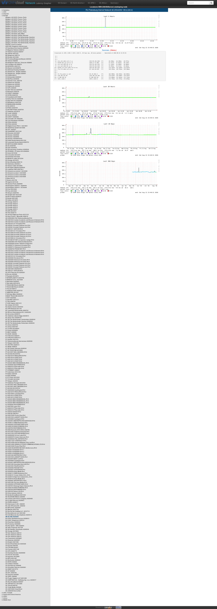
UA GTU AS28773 (11, 551)
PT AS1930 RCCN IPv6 (12, 354)
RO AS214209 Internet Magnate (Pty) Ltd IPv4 (20, 442)
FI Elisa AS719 (10, 178)
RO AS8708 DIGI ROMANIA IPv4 (15, 489)
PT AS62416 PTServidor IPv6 (14, 366)
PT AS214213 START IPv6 (13, 359)
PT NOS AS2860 (10, 375)
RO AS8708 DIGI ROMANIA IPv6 (15, 428)
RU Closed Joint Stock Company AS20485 (19, 499)
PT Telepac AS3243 (11, 381)
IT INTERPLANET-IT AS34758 (14, 278)
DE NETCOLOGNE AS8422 (14, 144)
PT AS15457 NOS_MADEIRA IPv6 (16, 352)
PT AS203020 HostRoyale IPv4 (15, 390)
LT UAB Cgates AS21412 (13, 303)
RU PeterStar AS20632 (12, 522)
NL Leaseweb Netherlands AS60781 (17, 310)
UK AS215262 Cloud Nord (13, 589)
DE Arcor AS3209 (11, 115)
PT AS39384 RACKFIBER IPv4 (15, 404)
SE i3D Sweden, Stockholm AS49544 (17, 529)
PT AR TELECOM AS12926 (14, 350)
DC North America (76, 3)
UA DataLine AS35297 (12, 540)
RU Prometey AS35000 (12, 524)
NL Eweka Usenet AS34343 (14, 307)
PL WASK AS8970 (11, 347)
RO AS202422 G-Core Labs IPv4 (15, 435)
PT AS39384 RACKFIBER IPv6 (15, 365)
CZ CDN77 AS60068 (11, 93)
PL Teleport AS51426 (12, 343)
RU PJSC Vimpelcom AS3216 (14, 520)
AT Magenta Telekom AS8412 (14, 50)
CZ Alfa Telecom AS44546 (13, 90)
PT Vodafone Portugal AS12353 (15, 383)
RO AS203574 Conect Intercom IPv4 (17, 437)
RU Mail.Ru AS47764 (12, 509)
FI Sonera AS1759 (11, 180)
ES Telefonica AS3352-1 (13, 164)
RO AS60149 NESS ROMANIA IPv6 (16, 426)
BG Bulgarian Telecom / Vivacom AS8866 (18, 63)
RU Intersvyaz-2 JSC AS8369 (15, 504)
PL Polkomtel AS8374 (12, 336)
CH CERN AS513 (10, 75)
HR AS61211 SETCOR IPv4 (14, 271)
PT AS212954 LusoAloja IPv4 (14, 394)
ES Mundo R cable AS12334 (14, 158)
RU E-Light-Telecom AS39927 (14, 500)
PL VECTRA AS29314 (12, 345)
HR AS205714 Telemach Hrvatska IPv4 (18, 245)
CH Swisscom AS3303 (12, 82)
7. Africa (4, 598)
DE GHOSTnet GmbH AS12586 (15, 128)
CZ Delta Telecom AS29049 (14, 99)
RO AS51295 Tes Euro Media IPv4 (16, 482)
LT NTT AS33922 (10, 298)
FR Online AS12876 (11, 200)
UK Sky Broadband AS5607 (14, 582)
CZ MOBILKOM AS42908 (13, 104)
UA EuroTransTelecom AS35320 (15, 544)
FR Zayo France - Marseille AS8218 (16, 216)
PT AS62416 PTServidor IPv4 (14, 408)
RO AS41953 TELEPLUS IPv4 (14, 466)
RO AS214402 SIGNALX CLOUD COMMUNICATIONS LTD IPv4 (25, 444)
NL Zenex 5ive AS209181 (13, 318)
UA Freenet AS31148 (12, 549)
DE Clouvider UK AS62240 (13, 119)
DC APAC (91, 3)
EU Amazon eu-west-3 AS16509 (15, 176)
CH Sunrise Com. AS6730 (13, 81)
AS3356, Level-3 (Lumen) (13, 44)
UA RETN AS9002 (11, 562)
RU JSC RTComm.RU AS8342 (15, 506)
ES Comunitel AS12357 (12, 155)
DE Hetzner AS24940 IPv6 (13, 138)
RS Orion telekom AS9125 (13, 493)
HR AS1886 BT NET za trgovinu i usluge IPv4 (19, 240)
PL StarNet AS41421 (12, 339)
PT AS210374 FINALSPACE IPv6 (15, 356)
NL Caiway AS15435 (12, 305)
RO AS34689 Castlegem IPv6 (14, 419)
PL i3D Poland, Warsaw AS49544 (15, 348)
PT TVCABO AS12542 (12, 379)
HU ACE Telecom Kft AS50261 (15, 272)
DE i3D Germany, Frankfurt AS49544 (17, 149)
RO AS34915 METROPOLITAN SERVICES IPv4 (20, 462)
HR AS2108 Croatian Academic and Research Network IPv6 (24, 220)
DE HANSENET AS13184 (13, 131)
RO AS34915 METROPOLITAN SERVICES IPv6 (20, 421)
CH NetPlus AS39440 (12, 79)
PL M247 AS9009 (10, 332)
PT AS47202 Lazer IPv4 (12, 406)
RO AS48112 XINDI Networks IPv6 (16, 423)
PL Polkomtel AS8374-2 (13, 337)
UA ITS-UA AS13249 (12, 555)
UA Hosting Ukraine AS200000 (15, 553)
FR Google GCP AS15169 (13, 195)
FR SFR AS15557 (11, 211)
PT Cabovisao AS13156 (13, 372)
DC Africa (102, 3)
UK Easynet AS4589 (12, 574)
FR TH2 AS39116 (10, 213)
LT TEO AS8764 (10, 301)
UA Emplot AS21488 (12, 542)
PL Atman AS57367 (11, 327)
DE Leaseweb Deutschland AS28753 (17, 142)
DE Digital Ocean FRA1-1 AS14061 (16, 126)
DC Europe (62, 3)
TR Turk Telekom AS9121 (13, 533)
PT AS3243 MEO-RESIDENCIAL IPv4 (17, 399)
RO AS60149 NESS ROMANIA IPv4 (16, 488)
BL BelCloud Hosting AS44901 (15, 70)
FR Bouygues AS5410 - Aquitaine (16, 186)
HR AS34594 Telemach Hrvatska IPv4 (17, 260)
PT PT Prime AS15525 (12, 377)
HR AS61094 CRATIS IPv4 (13, 269)
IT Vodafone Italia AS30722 (13, 290)
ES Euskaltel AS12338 (12, 157)
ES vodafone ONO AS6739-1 (14, 169)
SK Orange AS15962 (12, 531)
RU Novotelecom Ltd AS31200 (15, 513)
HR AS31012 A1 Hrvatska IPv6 (15, 224)
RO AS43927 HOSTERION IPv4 (15, 470)
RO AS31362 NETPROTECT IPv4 (15, 455)
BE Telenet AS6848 (11, 61)
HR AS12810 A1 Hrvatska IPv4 (15, 231)
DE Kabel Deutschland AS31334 (15, 140)
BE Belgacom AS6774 (12, 55)
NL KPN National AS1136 (13, 309)
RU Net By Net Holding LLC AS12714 (17, 511)
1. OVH (4, 12)
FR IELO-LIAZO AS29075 (13, 196)
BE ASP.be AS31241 (12, 53)
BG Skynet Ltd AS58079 (13, 68)
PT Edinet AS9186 (11, 374)
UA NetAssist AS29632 (12, 560)
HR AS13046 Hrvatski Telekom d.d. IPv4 (18, 233)
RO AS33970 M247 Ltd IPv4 (14, 459)
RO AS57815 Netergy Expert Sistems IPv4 (19, 486)
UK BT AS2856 (10, 571)
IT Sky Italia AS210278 (12, 283)
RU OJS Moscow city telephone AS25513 (18, 515)
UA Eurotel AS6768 (11, 546)
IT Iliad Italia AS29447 (12, 281)
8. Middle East (6, 600)
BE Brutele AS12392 (12, 57)
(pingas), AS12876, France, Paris (15, 17)
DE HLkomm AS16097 (12, 133)
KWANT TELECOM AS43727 (14, 296)
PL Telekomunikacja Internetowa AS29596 (18, 341)
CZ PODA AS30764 (11, 108)
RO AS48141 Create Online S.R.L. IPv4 (17, 475)
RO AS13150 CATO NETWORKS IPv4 (17, 433)
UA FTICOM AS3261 (11, 547)
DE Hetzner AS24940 (12, 135)
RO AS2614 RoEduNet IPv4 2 (14, 451)
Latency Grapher (38, 3)
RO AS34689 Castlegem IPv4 (14, 461)
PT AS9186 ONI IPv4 (11, 413)
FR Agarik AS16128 (11, 182)
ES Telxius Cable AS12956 (13, 166)
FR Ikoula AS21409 (11, 198)
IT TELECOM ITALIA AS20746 (14, 285)
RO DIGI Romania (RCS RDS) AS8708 (17, 430)
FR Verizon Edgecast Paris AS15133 (17, 214)
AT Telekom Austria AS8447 (14, 52)
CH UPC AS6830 (10, 88)
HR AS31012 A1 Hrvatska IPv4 (15, 256)
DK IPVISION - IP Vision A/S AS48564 (17, 151)
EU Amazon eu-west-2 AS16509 (15, 175)
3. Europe (5, 15)
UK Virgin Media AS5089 (13, 587)
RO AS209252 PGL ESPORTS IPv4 (16, 439)
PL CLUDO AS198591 (12, 328)
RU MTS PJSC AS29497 (13, 508)
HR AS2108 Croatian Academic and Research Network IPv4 (24, 251)
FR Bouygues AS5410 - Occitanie (16, 187)
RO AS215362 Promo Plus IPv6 (15, 415)
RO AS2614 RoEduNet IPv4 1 (14, 450)
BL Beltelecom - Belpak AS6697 (15, 72)
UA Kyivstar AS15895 (12, 556)
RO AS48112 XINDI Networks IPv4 (16, 473)
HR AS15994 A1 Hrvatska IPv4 (15, 238)
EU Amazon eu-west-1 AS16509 (15, 173)
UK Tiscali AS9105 (11, 585)
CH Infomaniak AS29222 (13, 77)
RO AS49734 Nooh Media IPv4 (15, 479)
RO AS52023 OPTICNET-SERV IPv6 (16, 424)
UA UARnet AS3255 (11, 564)
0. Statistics (5, 10)
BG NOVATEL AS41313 (12, 66)
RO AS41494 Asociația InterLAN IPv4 (17, 464)
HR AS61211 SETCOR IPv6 (14, 229)
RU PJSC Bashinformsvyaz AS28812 (17, 518)
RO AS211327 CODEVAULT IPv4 (15, 441)
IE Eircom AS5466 (11, 274)
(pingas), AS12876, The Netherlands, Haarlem (20, 37)
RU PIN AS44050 (13, 517)
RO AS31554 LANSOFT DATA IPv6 (16, 417)
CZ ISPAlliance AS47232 (13, 102)
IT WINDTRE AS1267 (12, 292)
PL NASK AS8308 (11, 334)
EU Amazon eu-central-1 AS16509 (16, 171)
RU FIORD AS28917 (11, 502)
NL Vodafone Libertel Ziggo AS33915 (17, 316)
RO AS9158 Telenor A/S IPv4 (14, 491)
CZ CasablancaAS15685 (13, 97)
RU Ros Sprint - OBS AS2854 (14, 526)
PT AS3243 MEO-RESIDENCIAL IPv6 (17, 363)
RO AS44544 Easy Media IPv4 (15, 471)
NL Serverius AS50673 (12, 314)
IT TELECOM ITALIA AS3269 (14, 287)
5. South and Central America (11, 594)
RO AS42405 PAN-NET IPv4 (14, 468)
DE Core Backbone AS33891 (14, 120)
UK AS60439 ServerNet (13, 591)
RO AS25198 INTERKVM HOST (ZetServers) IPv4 (21, 448)
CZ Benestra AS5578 (12, 91)
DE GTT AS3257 (10, 129)
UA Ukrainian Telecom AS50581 (15, 567)
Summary (114, 3)
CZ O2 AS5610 (10, 106)
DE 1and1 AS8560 (11, 113)
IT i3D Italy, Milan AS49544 (13, 294)
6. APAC (4, 596)
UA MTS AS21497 (11, 558)
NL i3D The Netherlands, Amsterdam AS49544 (20, 319)
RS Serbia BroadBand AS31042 (15, 495)
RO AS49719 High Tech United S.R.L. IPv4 (18, 477)
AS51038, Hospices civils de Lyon (16, 46)
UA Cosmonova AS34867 (13, 538)
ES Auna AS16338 (11, 153)
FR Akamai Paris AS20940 (13, 184)
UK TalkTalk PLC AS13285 (13, 584)
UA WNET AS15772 (11, 569)
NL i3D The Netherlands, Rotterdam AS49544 (19, 323)
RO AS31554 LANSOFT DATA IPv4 (16, 457)
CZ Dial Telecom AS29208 (13, 101)
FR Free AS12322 (11, 189)
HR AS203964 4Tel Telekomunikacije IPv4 (18, 242)
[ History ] (113, 50)
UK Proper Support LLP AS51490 (16, 578)
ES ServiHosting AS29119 (13, 162)
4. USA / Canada (7, 593)
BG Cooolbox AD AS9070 (13, 64)
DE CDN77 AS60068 (12, 117)
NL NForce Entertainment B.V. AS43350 (18, 312)
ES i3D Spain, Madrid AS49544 (15, 167)
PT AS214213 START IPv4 (13, 395)
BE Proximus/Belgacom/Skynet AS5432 (18, 59)
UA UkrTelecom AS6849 (13, 565)
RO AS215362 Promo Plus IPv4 (15, 446)
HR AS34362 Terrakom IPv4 (14, 258)
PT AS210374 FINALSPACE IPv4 (15, 392)
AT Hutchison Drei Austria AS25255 (16, 48)
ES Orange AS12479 (12, 160)
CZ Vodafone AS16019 (12, 111)
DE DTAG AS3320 (11, 122)
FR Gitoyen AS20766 (12, 193)
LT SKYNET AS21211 (12, 300)
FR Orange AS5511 (11, 209)
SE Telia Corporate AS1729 (14, 527)
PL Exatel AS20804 (11, 330)
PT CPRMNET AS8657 (12, 370)
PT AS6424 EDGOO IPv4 (13, 412)
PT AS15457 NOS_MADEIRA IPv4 (16, 385)
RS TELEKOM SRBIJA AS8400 (15, 497)
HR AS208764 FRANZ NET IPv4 (15, 249)
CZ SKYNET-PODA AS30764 (14, 110)
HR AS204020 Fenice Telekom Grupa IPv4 (18, 243)
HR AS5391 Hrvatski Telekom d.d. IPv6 (17, 225)
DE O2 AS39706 (10, 146)
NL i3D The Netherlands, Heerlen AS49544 (19, 321)
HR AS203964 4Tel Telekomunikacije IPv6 (18, 218)
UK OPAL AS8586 (11, 576)
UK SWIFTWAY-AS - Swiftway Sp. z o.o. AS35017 (20, 580)
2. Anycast (5, 14)
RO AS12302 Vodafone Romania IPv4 (17, 432)
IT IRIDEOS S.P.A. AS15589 (14, 280)
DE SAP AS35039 (11, 148)
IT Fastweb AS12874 (12, 276)
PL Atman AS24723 (11, 325)
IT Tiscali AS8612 (11, 289)
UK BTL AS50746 (11, 573)
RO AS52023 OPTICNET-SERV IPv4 (16, 484)
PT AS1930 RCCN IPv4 (12, 388)
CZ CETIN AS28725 (11, 95)
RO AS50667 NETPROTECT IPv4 (15, 480)
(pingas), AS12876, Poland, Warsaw (16, 35)
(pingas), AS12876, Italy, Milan (15, 34)
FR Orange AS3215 (11, 202)
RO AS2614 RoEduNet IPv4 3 (14, 453)
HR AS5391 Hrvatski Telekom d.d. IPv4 (17, 263)
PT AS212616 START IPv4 (13, 357)
